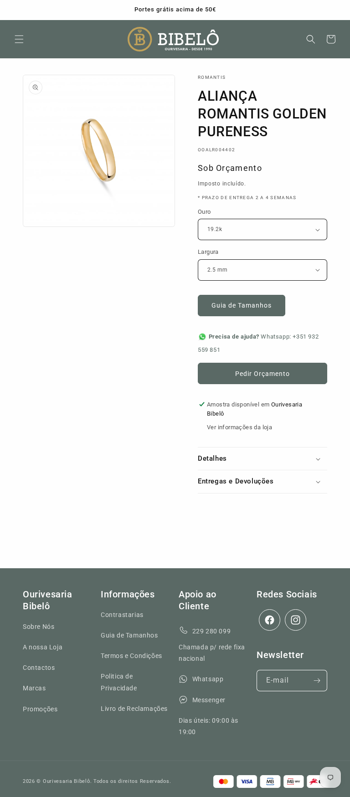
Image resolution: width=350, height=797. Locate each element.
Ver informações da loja (239, 427)
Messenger (209, 700)
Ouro (204, 211)
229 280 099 (211, 631)
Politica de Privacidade (119, 682)
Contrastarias (122, 614)
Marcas (34, 688)
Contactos (39, 667)
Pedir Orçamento (262, 373)
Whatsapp (208, 679)
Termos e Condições (131, 655)
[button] (19, 39)
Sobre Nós (38, 626)
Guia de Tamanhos (241, 305)
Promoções (40, 709)
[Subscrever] (317, 680)
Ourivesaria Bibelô (66, 781)
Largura (208, 251)
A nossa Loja (42, 647)
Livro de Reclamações (134, 708)
